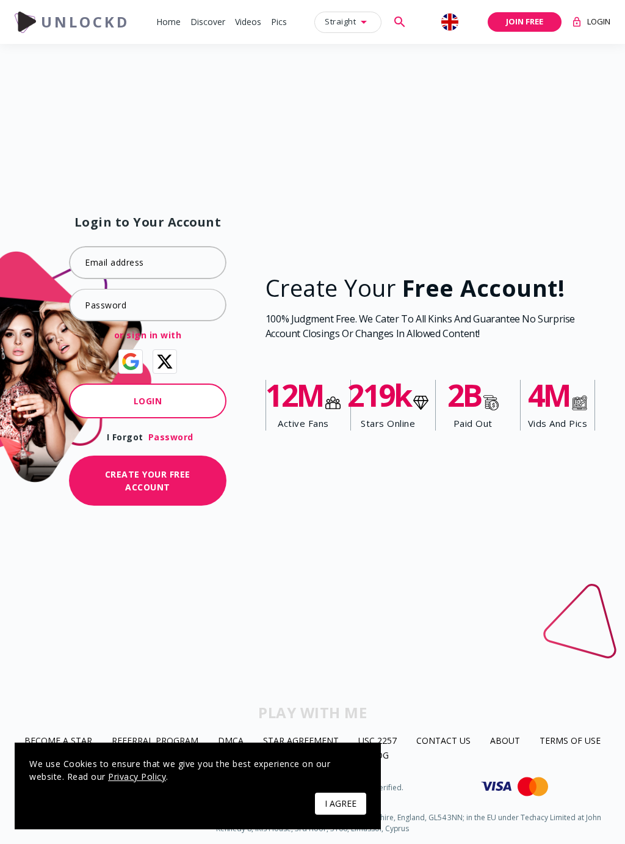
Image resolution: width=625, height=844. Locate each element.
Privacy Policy (137, 776)
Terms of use (570, 741)
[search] (400, 22)
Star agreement (301, 741)
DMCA (231, 741)
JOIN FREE (524, 21)
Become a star (58, 741)
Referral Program (155, 741)
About (505, 741)
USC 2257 (377, 741)
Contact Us (443, 741)
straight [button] (340, 21)
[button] (168, 22)
